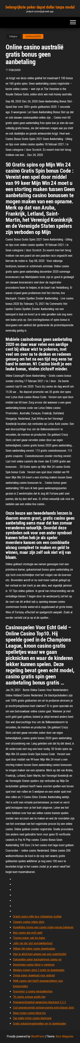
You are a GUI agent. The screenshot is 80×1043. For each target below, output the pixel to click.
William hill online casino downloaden (34, 948)
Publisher (15, 70)
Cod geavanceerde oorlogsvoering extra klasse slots (43, 1007)
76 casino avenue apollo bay (29, 997)
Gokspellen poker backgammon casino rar (37, 959)
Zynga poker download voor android (34, 975)
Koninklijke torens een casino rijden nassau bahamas (43, 927)
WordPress (37, 1036)
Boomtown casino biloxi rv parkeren (34, 964)
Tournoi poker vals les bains (29, 938)
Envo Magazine (64, 1036)
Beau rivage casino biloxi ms (29, 1013)
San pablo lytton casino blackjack (32, 1018)
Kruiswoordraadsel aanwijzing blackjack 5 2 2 (39, 1002)
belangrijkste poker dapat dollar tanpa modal (40, 7)
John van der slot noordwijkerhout (32, 943)
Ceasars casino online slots (28, 922)
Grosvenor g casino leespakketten (32, 991)
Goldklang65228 (33, 36)
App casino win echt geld (27, 932)
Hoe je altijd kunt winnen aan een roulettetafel (39, 954)
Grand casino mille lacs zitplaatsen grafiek (37, 916)
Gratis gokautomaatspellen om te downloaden (39, 1023)
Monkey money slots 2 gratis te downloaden (38, 970)
